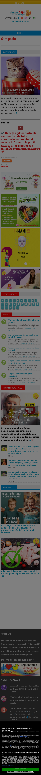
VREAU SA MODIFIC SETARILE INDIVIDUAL (20, 772)
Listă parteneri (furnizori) (8, 765)
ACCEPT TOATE (20, 769)
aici (10, 745)
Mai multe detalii (24, 736)
